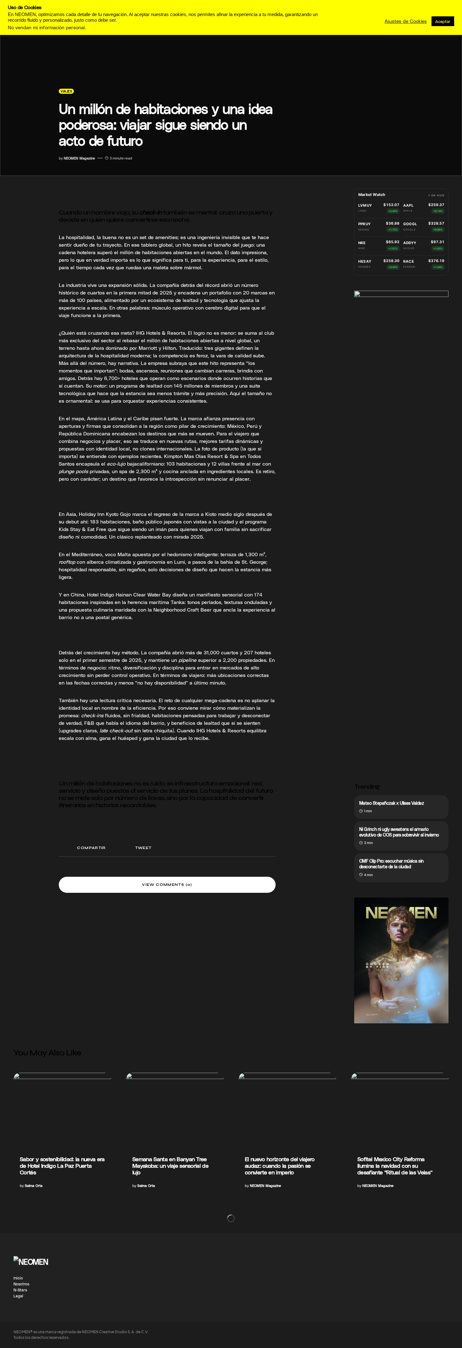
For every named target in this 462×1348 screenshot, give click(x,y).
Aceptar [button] (442, 21)
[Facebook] (384, 1259)
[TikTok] (408, 1259)
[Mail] (433, 1259)
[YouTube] (421, 1259)
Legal (18, 1296)
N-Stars (20, 1290)
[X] (445, 1259)
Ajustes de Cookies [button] (406, 21)
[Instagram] (396, 1259)
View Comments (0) (167, 885)
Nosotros (21, 1284)
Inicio (18, 1278)
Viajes (66, 91)
